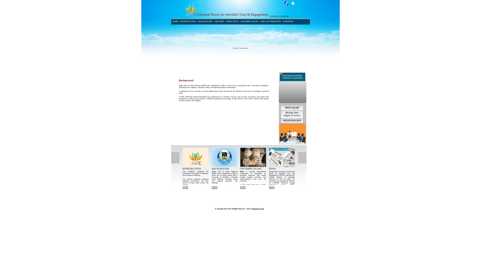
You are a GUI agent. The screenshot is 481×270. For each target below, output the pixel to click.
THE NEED (219, 21)
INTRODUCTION (188, 21)
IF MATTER (288, 21)
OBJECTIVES (232, 21)
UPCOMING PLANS (249, 21)
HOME (175, 21)
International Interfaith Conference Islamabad (292, 77)
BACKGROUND (205, 21)
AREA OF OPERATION (270, 21)
